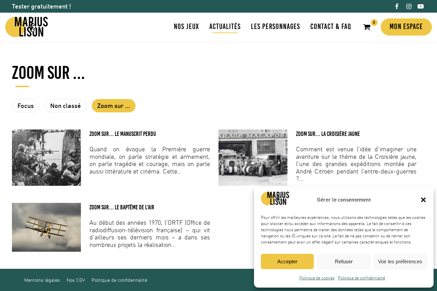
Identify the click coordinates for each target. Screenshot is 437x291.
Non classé (65, 106)
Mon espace (406, 27)
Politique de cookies (317, 277)
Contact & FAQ (330, 27)
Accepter (287, 261)
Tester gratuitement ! (41, 6)
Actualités (225, 27)
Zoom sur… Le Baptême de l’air (121, 207)
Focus (25, 106)
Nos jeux (186, 27)
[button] (423, 199)
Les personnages (275, 27)
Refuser (344, 261)
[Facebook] (396, 6)
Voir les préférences (400, 261)
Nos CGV (76, 280)
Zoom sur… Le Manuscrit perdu (122, 133)
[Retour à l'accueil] (26, 27)
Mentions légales (42, 280)
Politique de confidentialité (361, 277)
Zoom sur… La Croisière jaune (328, 133)
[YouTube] (421, 6)
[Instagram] (409, 6)
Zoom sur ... (113, 106)
